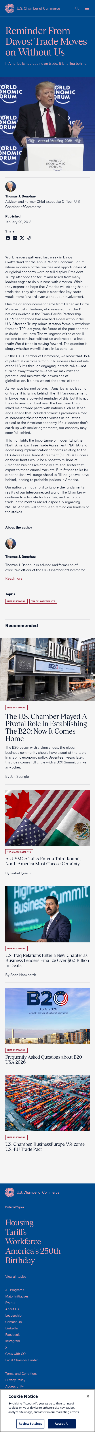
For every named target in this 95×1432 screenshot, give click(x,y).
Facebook (12, 1334)
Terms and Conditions (21, 1373)
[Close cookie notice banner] (88, 1396)
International (16, 601)
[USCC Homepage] (47, 1192)
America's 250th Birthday (33, 1255)
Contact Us (13, 1322)
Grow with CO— (17, 1354)
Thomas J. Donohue (20, 196)
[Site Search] (77, 8)
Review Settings (30, 1424)
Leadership (13, 1315)
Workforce (23, 1241)
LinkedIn (11, 1328)
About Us (12, 1309)
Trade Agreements (43, 601)
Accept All (62, 1424)
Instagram (12, 1341)
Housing (19, 1222)
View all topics (15, 1276)
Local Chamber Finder (21, 1360)
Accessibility (14, 1386)
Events (10, 1303)
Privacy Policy (15, 1380)
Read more (14, 578)
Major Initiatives (16, 1296)
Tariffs (16, 1232)
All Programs (14, 1290)
